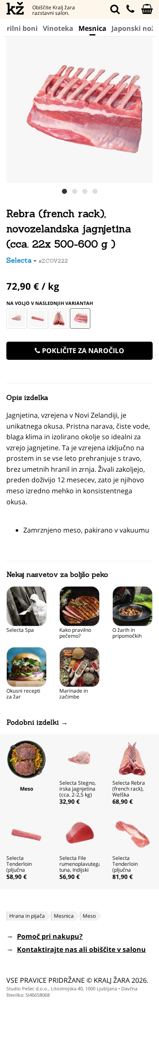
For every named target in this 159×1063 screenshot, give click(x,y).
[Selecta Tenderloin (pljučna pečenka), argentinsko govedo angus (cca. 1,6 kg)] (132, 833)
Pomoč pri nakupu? (50, 936)
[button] (145, 110)
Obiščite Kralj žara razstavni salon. (53, 10)
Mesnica (92, 28)
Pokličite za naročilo (82, 350)
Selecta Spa (20, 629)
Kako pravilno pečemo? (75, 632)
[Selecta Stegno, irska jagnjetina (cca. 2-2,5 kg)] (16, 318)
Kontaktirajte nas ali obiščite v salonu (81, 949)
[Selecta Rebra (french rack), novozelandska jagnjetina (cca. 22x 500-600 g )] (80, 318)
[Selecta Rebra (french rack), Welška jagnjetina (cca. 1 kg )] (59, 318)
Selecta (18, 260)
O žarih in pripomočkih (127, 632)
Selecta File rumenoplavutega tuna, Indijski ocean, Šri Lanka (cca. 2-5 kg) (80, 869)
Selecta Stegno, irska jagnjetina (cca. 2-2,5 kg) (77, 788)
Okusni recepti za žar (23, 693)
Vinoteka (58, 28)
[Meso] (26, 758)
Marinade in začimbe (73, 693)
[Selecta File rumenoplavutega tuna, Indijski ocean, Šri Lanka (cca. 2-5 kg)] (79, 833)
